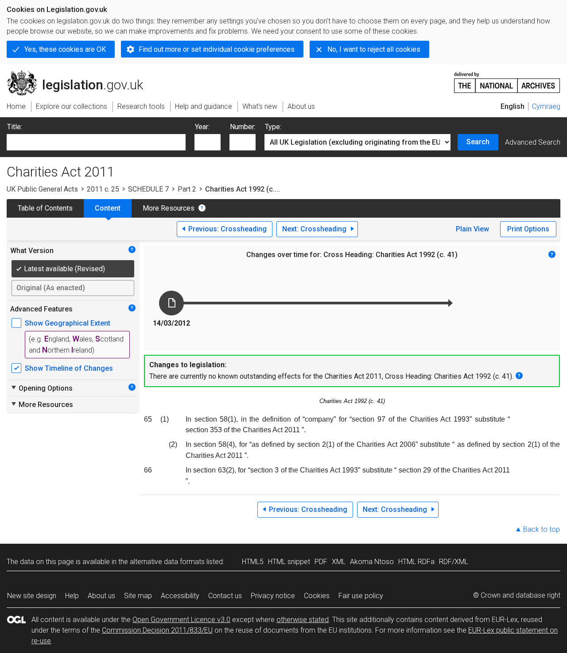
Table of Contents (45, 208)
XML (339, 561)
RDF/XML (453, 561)
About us (101, 596)
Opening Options (41, 388)
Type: (273, 127)
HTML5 (253, 561)
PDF (321, 561)
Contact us (225, 596)
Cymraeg (546, 106)
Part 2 (187, 189)
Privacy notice (273, 596)
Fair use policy (360, 596)
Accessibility (180, 596)
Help (72, 596)
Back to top (541, 529)
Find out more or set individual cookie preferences (217, 49)
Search (477, 142)
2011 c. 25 (103, 189)
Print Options (528, 229)
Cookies (317, 596)
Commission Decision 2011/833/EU (157, 630)
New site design (31, 596)
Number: (243, 127)
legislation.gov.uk (80, 74)
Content (107, 208)
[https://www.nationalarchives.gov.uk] (507, 79)
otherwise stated (302, 619)
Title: (14, 127)
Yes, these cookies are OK (65, 49)
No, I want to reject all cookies (373, 49)
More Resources (168, 208)
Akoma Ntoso (372, 561)
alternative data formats (167, 561)
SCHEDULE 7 (148, 189)
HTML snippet (289, 561)
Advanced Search (532, 142)
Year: (202, 127)
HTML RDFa (416, 561)
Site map (138, 596)
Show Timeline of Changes (69, 368)
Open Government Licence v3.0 (181, 619)
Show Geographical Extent (67, 323)
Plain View (472, 229)
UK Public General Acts (42, 189)
